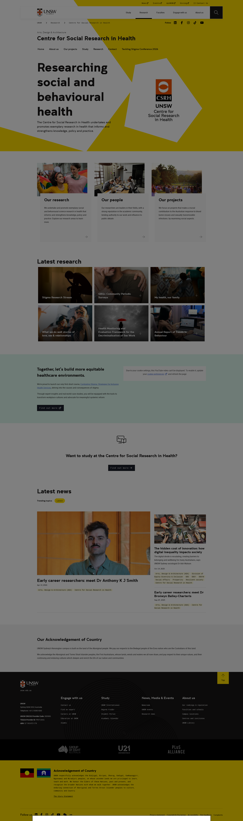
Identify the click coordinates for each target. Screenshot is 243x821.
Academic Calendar (109, 718)
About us (54, 49)
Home (41, 49)
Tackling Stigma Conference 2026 (140, 49)
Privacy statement (157, 815)
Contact (112, 49)
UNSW (39, 23)
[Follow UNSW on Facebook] (41, 815)
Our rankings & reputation (195, 705)
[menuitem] (129, 12)
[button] (50, 408)
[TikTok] (195, 23)
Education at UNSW (69, 718)
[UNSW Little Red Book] (70, 815)
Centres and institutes (193, 718)
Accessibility (193, 815)
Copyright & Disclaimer (176, 815)
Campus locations (190, 714)
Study (85, 49)
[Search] (216, 12)
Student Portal (108, 714)
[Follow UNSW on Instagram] (47, 815)
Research (55, 23)
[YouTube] (201, 23)
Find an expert (68, 709)
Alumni (64, 723)
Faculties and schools (193, 709)
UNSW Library (188, 723)
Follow (168, 23)
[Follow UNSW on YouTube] (58, 815)
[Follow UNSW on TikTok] (52, 815)
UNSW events (147, 709)
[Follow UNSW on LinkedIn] (36, 815)
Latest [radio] (60, 501)
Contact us (66, 705)
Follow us (26, 814)
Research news (148, 714)
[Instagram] (188, 23)
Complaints (218, 815)
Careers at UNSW (68, 714)
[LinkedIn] (175, 23)
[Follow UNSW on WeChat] (65, 815)
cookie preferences (155, 374)
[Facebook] (182, 23)
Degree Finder (107, 709)
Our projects (70, 49)
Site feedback (205, 815)
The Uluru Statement (63, 796)
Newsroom (146, 705)
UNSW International (110, 705)
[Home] (46, 12)
